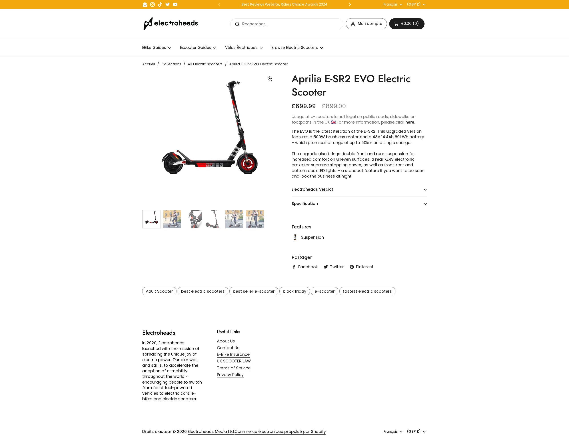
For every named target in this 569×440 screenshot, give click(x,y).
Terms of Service (233, 368)
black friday (294, 291)
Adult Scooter (159, 291)
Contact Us (228, 347)
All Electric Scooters (205, 64)
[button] (407, 23)
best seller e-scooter (254, 291)
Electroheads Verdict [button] (312, 189)
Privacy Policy (230, 374)
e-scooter (325, 291)
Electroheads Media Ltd (211, 431)
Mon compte (370, 23)
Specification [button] (305, 203)
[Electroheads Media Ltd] (172, 24)
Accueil (148, 64)
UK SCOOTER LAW (234, 361)
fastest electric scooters (367, 291)
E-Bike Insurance (233, 354)
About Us (226, 341)
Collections (171, 64)
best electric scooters (203, 291)
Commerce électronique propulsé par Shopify (280, 431)
